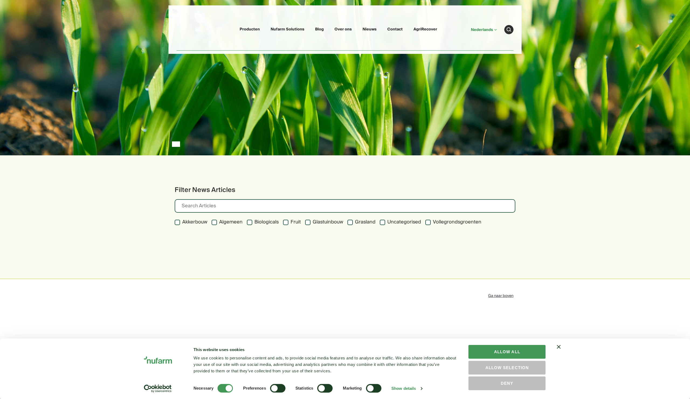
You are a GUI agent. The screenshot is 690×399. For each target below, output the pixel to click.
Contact (395, 29)
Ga (508, 29)
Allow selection (507, 367)
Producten (250, 29)
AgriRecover (425, 29)
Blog (319, 29)
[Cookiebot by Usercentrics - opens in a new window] (157, 388)
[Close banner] (559, 351)
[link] (189, 28)
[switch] (277, 388)
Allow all (507, 351)
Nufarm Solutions (287, 29)
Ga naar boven (500, 296)
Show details (403, 388)
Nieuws (370, 29)
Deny (507, 383)
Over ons (343, 29)
